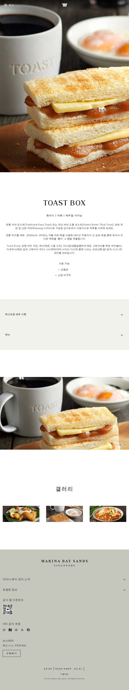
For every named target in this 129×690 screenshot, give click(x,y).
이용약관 (64, 674)
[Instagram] (16, 630)
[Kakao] (4, 630)
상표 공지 (48, 669)
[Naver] (10, 630)
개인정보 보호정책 (63, 669)
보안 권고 (78, 669)
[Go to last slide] (120, 444)
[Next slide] (124, 444)
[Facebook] (28, 630)
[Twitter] (22, 630)
